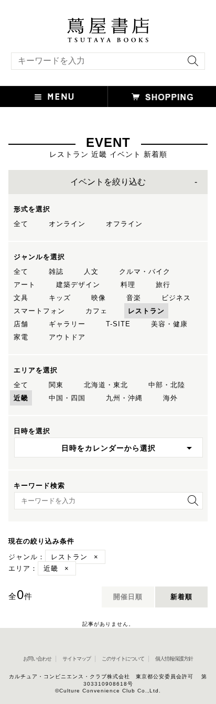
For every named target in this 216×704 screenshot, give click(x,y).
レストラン (146, 311)
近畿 (21, 398)
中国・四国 (67, 398)
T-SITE (118, 324)
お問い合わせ (37, 659)
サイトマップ (76, 659)
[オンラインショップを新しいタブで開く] (162, 96)
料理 (128, 285)
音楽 (133, 298)
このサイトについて (123, 659)
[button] (54, 96)
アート (25, 285)
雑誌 (56, 271)
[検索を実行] (190, 64)
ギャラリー (67, 324)
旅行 (163, 285)
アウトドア (67, 337)
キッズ (60, 298)
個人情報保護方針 (174, 659)
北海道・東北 (106, 385)
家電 (21, 337)
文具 (21, 298)
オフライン (124, 224)
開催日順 (128, 597)
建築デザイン (78, 285)
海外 (170, 398)
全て (21, 224)
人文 (91, 271)
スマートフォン (39, 311)
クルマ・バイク (144, 271)
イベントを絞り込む (108, 181)
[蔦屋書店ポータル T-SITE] (108, 22)
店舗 (21, 324)
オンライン (67, 224)
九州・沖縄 (124, 398)
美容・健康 (169, 324)
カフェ (96, 311)
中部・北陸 (166, 385)
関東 (56, 385)
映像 (98, 298)
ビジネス (176, 298)
